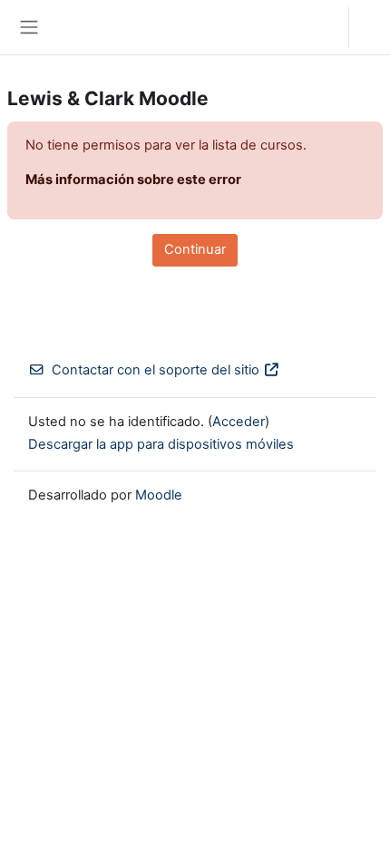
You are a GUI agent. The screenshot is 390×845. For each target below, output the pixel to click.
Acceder (374, 27)
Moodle (158, 495)
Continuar (195, 249)
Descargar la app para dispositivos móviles (161, 444)
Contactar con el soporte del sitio (155, 370)
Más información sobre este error (133, 179)
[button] (317, 27)
